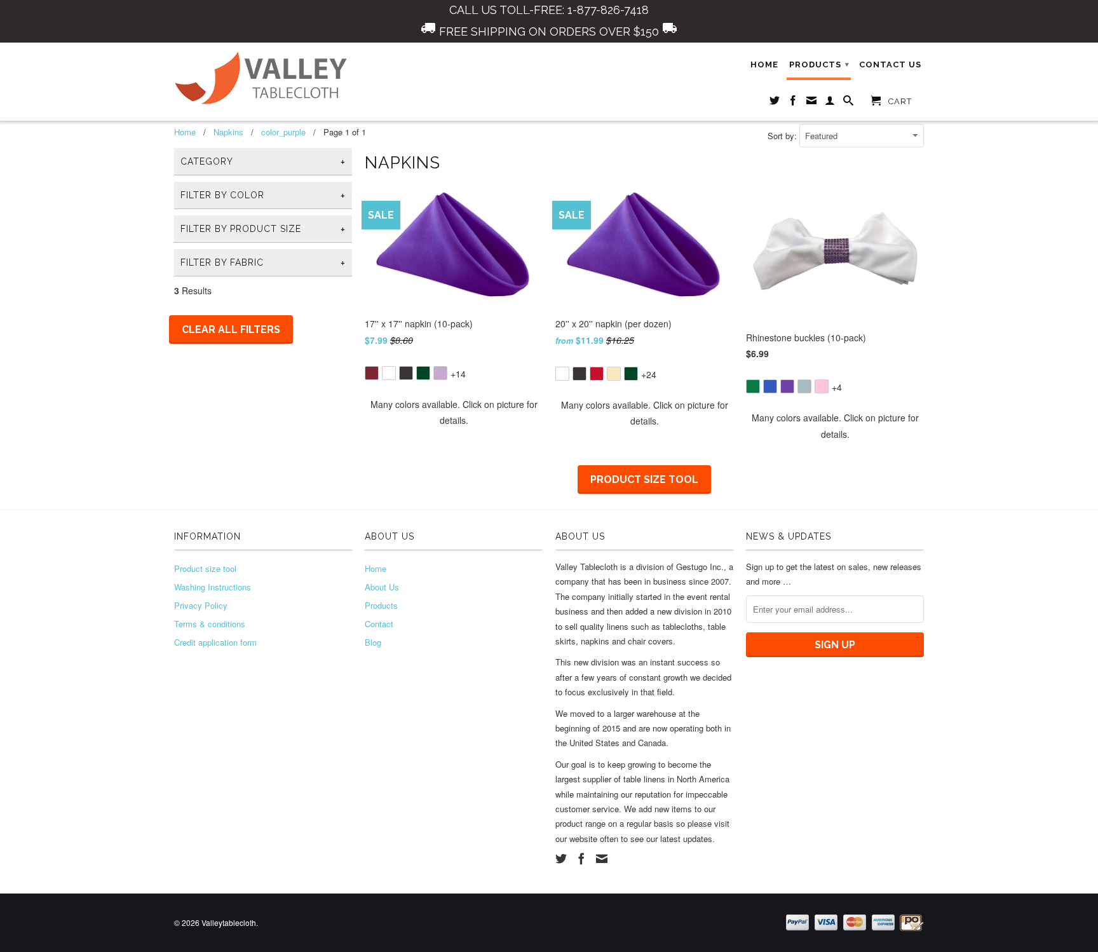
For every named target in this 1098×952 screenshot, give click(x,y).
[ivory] (614, 374)
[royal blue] (770, 386)
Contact (379, 624)
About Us (382, 587)
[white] (389, 373)
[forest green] (753, 386)
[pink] (822, 386)
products (819, 64)
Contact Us (890, 64)
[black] (406, 373)
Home (764, 64)
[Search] (848, 103)
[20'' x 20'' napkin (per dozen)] (644, 364)
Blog (373, 642)
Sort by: (783, 136)
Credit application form (215, 642)
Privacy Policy (200, 605)
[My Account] (830, 103)
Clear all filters (231, 329)
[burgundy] (372, 373)
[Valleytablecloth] (263, 78)
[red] (597, 374)
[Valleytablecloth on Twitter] (774, 103)
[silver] (804, 386)
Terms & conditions (209, 624)
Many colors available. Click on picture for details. (454, 412)
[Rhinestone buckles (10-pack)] (835, 377)
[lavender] (440, 373)
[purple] (787, 386)
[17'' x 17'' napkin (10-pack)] (454, 364)
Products (381, 605)
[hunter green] (423, 373)
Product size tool (644, 479)
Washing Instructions (212, 587)
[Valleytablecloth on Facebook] (793, 103)
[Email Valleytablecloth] (811, 103)
